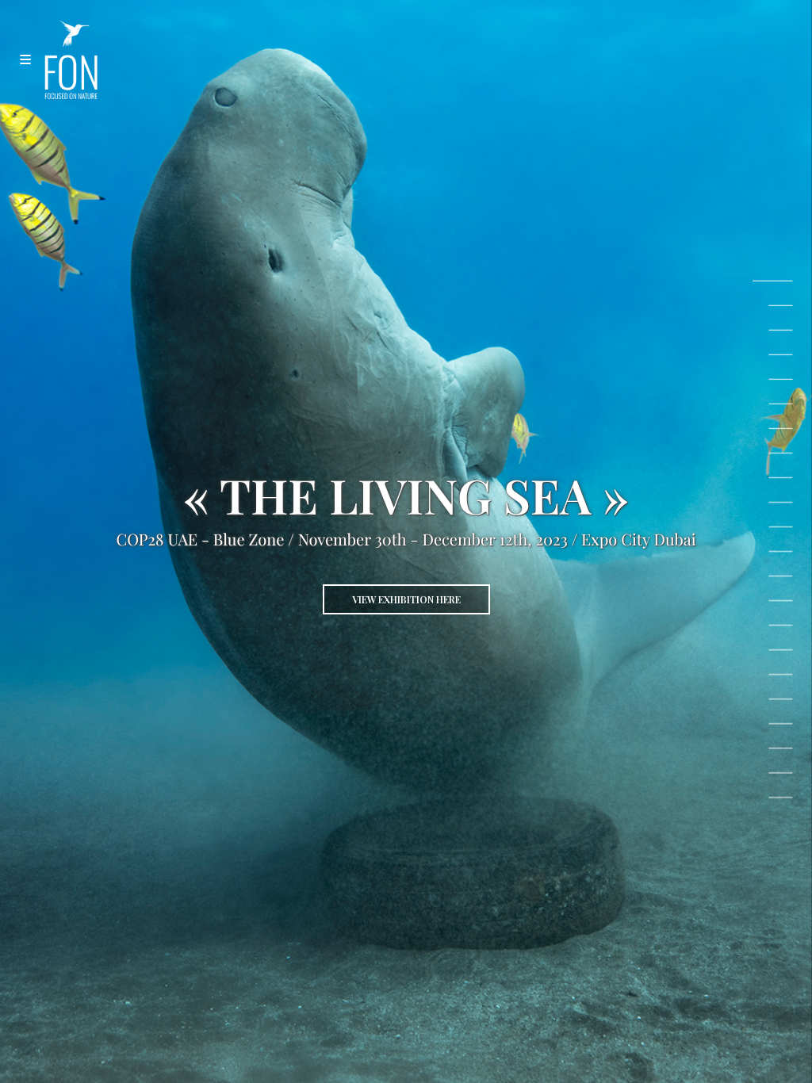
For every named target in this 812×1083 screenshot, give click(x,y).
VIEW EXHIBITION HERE (406, 599)
